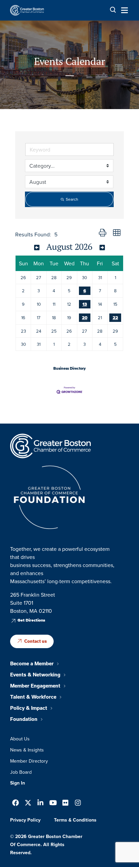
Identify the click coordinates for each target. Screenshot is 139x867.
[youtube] (53, 803)
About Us (20, 738)
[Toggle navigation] (122, 10)
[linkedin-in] (40, 803)
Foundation (23, 719)
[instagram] (78, 803)
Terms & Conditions (75, 819)
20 (84, 317)
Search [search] (72, 199)
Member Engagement (35, 686)
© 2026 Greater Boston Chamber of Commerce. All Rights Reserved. (46, 844)
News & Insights (27, 749)
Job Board (21, 772)
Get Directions (31, 620)
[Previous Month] (37, 247)
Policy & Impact (28, 708)
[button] (102, 233)
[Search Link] (113, 10)
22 (115, 317)
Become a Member (32, 663)
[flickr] (65, 803)
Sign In (17, 782)
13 (84, 304)
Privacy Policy (25, 819)
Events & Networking (35, 674)
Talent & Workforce (33, 697)
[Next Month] (102, 247)
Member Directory (29, 761)
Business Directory (69, 368)
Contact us (35, 641)
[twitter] (28, 803)
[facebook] (15, 803)
